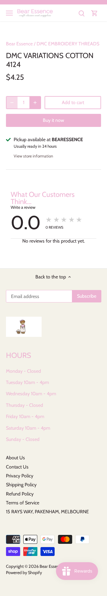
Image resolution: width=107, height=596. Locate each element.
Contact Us (17, 467)
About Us (15, 457)
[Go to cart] (94, 13)
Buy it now (53, 120)
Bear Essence (19, 44)
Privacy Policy (19, 476)
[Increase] (35, 102)
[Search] (81, 13)
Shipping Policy (21, 484)
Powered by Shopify (24, 572)
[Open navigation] (9, 13)
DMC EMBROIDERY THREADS (68, 44)
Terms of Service (22, 503)
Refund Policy (20, 494)
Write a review (23, 207)
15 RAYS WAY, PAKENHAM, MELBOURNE (47, 511)
